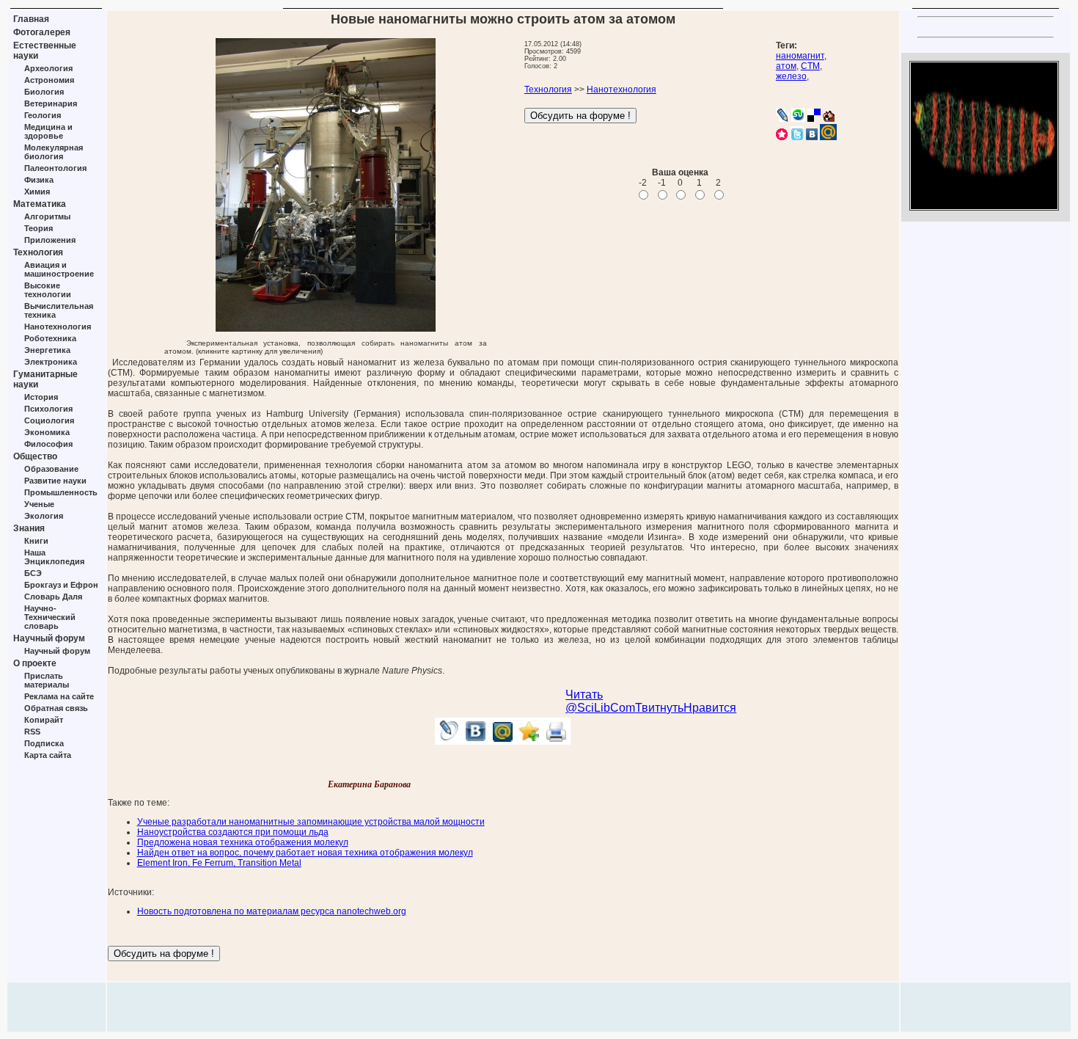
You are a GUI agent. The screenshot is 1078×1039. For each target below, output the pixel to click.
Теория (38, 228)
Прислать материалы (46, 680)
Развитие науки (55, 480)
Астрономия (49, 80)
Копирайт (43, 719)
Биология (44, 91)
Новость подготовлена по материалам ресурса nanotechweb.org (271, 911)
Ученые (39, 504)
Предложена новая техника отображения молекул (242, 842)
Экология (43, 515)
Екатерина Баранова (369, 784)
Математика (39, 204)
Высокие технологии (47, 290)
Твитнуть (659, 707)
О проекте (34, 663)
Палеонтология (55, 168)
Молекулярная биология (53, 152)
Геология (42, 115)
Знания (29, 528)
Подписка (44, 743)
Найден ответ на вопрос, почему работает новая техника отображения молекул (305, 852)
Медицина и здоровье (48, 131)
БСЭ (33, 573)
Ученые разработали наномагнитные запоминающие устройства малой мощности (311, 822)
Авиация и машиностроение (59, 269)
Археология (48, 68)
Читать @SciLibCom (600, 701)
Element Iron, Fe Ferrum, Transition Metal (219, 863)
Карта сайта (47, 755)
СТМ (810, 66)
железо (791, 76)
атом (786, 66)
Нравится (709, 707)
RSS (32, 731)
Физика (39, 179)
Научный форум (49, 638)
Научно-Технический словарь (50, 617)
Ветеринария (50, 103)
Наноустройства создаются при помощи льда (233, 832)
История (41, 397)
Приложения (50, 240)
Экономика (47, 432)
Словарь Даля (53, 596)
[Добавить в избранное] (529, 740)
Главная (31, 19)
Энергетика (47, 350)
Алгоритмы (47, 216)
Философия (48, 444)
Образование (51, 468)
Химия (37, 191)
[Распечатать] (557, 740)
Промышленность (61, 492)
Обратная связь (56, 708)
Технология (38, 252)
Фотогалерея (41, 32)
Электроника (50, 361)
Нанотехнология (57, 326)
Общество (35, 456)
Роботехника (50, 338)
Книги (36, 540)
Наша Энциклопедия (54, 557)
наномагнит (800, 56)
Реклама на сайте (59, 696)
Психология (48, 408)
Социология (49, 420)
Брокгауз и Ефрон (61, 584)
